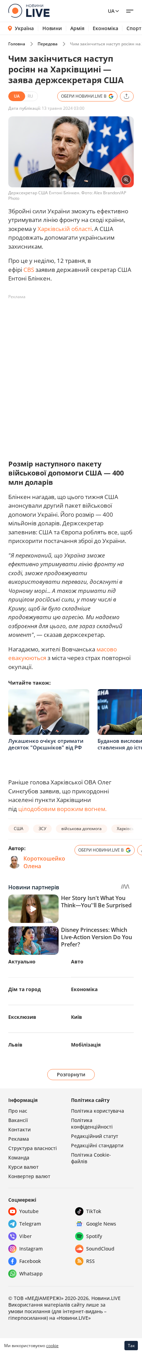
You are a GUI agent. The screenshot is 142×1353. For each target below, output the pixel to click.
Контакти (19, 1129)
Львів (15, 1044)
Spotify (94, 1236)
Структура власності (32, 1148)
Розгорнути (71, 1074)
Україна (24, 28)
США (18, 828)
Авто (77, 961)
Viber (25, 1236)
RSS (90, 1261)
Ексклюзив (22, 1017)
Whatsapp (31, 1273)
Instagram (31, 1248)
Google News (101, 1223)
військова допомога (81, 828)
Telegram (30, 1223)
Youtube (29, 1211)
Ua (111, 11)
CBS (28, 270)
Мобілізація (86, 1044)
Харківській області (65, 229)
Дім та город (24, 989)
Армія (77, 28)
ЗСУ (42, 828)
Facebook (30, 1261)
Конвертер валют (29, 1176)
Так (131, 1345)
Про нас (17, 1110)
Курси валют (23, 1167)
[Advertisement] (71, 373)
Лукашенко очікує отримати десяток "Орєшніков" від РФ (45, 744)
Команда (18, 1157)
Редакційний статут (94, 1136)
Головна (16, 44)
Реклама (18, 1139)
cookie (52, 1345)
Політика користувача (97, 1110)
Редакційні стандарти (97, 1145)
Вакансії (18, 1120)
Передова (48, 44)
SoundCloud (100, 1248)
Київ (76, 1017)
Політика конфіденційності (92, 1123)
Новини (52, 28)
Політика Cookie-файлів (91, 1158)
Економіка (105, 28)
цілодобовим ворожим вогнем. (62, 809)
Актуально (22, 961)
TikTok (93, 1211)
